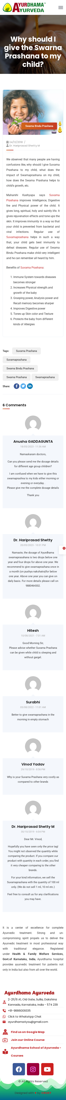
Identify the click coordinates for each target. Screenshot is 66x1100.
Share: (6, 386)
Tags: (6, 351)
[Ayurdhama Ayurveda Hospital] (24, 7)
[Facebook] (16, 386)
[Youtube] (47, 1069)
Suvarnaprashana (17, 237)
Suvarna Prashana (31, 267)
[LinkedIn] (30, 386)
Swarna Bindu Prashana (39, 126)
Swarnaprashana (45, 377)
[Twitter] (23, 386)
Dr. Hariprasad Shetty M (24, 145)
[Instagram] (33, 1069)
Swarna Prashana (17, 377)
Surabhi (33, 702)
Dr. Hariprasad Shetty (33, 540)
